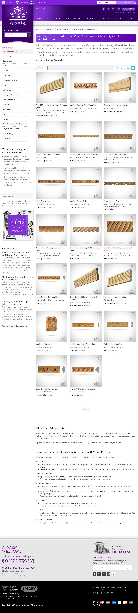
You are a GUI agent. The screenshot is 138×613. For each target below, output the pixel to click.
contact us (10, 206)
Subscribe (129, 567)
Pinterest (104, 574)
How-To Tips (121, 13)
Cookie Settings (107, 593)
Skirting (5, 119)
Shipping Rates (125, 590)
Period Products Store (11, 30)
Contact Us (111, 587)
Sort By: (40, 68)
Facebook (94, 574)
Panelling (6, 104)
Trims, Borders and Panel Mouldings (15, 124)
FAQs (103, 587)
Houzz (113, 574)
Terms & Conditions (99, 590)
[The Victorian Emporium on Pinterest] (113, 9)
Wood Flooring (8, 134)
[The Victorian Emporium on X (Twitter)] (108, 9)
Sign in (44, 8)
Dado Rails (6, 75)
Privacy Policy (112, 590)
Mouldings (7, 47)
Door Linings (7, 138)
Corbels (5, 66)
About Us (96, 587)
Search (7, 27)
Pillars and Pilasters (9, 100)
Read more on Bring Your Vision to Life (49, 60)
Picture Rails (7, 109)
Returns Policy (122, 587)
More (134, 13)
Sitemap (95, 593)
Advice (127, 13)
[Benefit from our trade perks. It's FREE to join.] (10, 588)
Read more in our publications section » (15, 326)
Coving (5, 71)
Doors (5, 85)
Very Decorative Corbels (11, 129)
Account (38, 8)
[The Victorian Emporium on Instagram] (118, 9)
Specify (29, 589)
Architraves (7, 56)
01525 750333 (19, 560)
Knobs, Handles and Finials (12, 95)
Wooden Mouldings (10, 51)
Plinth (5, 114)
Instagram (108, 574)
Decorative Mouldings (10, 80)
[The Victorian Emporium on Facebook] (104, 9)
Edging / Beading (8, 90)
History (115, 13)
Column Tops (7, 61)
